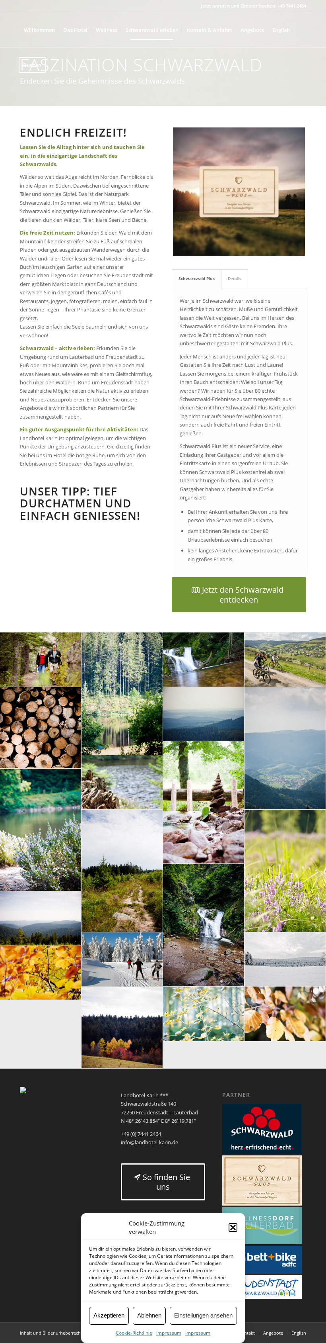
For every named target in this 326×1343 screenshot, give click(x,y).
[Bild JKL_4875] (41, 830)
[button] (233, 1227)
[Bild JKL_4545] (285, 959)
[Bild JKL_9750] (122, 1028)
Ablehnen (149, 1315)
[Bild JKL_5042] (122, 693)
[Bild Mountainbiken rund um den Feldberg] (285, 659)
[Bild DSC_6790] (203, 1014)
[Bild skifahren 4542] (122, 959)
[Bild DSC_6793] (285, 1014)
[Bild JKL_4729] (203, 659)
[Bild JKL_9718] (41, 973)
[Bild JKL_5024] (203, 802)
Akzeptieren (108, 1315)
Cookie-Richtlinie (134, 1332)
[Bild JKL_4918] (122, 871)
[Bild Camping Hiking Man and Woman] (41, 659)
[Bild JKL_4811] (285, 871)
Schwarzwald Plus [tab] (197, 278)
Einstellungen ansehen (203, 1315)
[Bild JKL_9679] (41, 728)
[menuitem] (39, 29)
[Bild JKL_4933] (41, 918)
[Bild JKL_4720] (203, 925)
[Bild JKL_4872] (122, 782)
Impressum (168, 1332)
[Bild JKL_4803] (285, 748)
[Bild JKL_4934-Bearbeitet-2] (203, 714)
